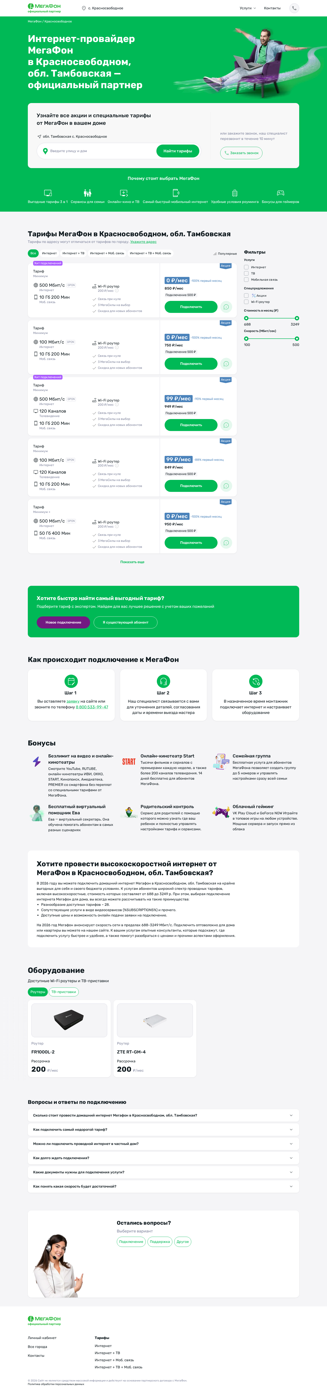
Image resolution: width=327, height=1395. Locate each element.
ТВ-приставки (63, 992)
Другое (183, 1242)
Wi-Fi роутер (260, 302)
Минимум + (41, 512)
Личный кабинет (42, 1338)
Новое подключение (63, 622)
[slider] (246, 318)
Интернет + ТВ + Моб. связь (150, 253)
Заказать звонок (244, 153)
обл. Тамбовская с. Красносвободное (75, 136)
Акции (261, 296)
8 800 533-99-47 (92, 707)
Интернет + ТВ (73, 253)
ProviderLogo (50, 8)
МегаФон (35, 21)
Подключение (131, 1242)
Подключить (191, 307)
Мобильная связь (264, 280)
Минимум (40, 276)
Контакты (272, 8)
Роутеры (37, 992)
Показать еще (132, 562)
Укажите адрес (143, 242)
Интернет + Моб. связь (107, 253)
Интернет (49, 253)
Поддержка (160, 1242)
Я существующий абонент (125, 622)
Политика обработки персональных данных (56, 1384)
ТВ (253, 273)
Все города (37, 1347)
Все (33, 253)
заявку (73, 701)
